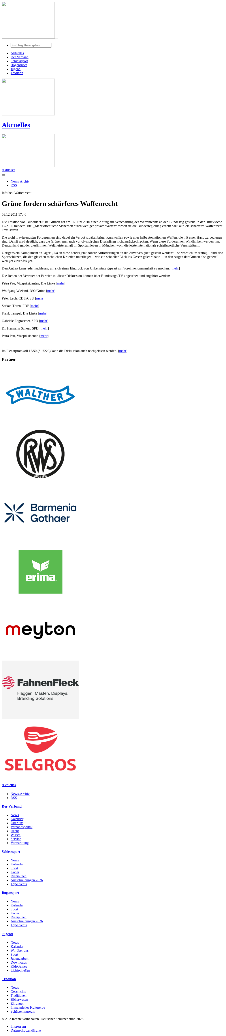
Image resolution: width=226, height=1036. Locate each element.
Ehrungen (17, 1003)
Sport (14, 868)
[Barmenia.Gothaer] (40, 540)
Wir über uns (19, 950)
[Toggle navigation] (56, 38)
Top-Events (19, 884)
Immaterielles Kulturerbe (28, 1007)
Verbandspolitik (21, 827)
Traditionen (18, 995)
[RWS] (40, 482)
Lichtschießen (20, 970)
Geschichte (18, 991)
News (15, 815)
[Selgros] (40, 776)
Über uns (17, 823)
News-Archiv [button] (20, 181)
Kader (15, 872)
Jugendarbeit (19, 958)
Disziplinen (18, 876)
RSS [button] (14, 185)
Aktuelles (16, 125)
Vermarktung (20, 843)
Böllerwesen (19, 999)
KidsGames (19, 966)
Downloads (19, 962)
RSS (14, 798)
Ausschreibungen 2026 (27, 880)
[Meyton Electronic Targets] (40, 658)
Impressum (18, 1026)
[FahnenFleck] (40, 717)
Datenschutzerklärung (26, 1030)
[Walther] (40, 423)
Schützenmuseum (23, 1011)
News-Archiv (20, 794)
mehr (175, 268)
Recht (15, 831)
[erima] (40, 599)
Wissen (16, 835)
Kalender (17, 819)
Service (16, 839)
